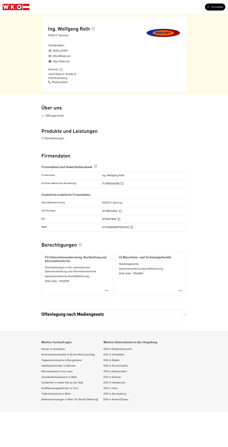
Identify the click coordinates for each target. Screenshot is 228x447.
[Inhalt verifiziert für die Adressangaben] (61, 69)
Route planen (60, 82)
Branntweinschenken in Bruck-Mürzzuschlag (68, 354)
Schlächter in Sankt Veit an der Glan (62, 382)
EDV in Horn (110, 388)
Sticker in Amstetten (53, 349)
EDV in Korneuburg (114, 394)
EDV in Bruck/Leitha (115, 366)
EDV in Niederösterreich (117, 349)
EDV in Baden (111, 360)
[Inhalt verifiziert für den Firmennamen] (93, 28)
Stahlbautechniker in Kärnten (58, 366)
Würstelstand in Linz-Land (57, 371)
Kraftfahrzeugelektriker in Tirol (59, 388)
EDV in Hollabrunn (114, 382)
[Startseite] (16, 7)
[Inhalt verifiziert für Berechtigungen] (80, 244)
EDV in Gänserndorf (115, 371)
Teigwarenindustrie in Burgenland (61, 360)
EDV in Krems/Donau (115, 399)
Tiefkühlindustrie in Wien (56, 394)
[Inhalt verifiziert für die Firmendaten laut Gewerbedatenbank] (95, 166)
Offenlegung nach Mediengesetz (72, 314)
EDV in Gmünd (112, 377)
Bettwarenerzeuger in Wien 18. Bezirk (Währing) (69, 399)
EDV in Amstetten (113, 354)
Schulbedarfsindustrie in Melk (59, 377)
